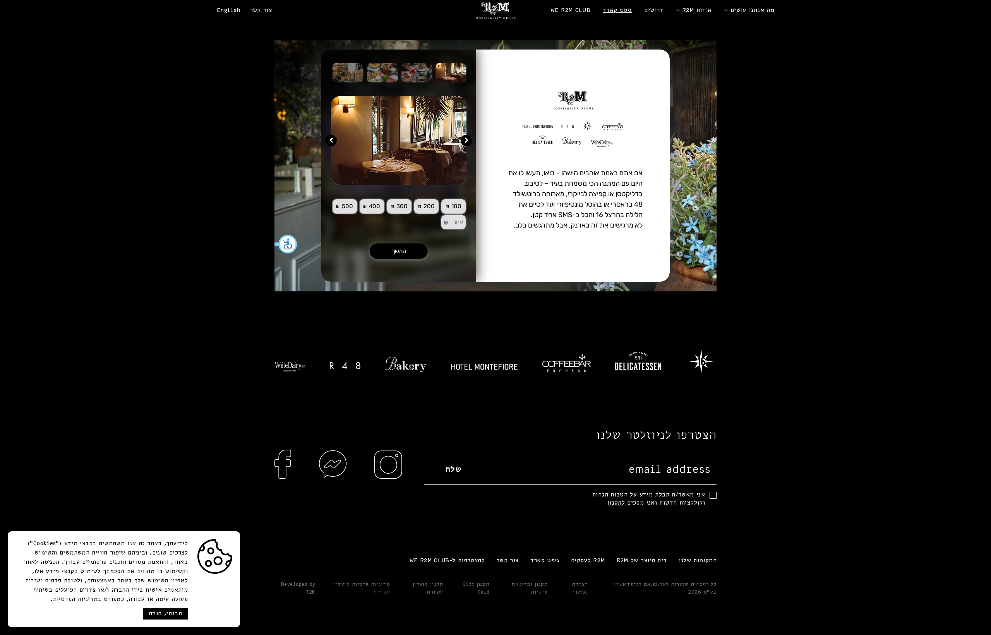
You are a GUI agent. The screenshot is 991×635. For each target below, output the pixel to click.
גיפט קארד (617, 10)
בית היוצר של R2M (642, 560)
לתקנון (616, 503)
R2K (310, 592)
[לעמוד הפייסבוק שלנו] (283, 480)
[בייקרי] (406, 365)
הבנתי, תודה (165, 613)
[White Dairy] (289, 366)
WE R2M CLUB (570, 10)
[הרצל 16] (701, 361)
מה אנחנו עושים (752, 10)
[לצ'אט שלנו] (333, 480)
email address (670, 470)
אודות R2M (697, 10)
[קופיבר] (566, 363)
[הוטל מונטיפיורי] (484, 367)
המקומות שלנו (698, 560)
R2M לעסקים (588, 560)
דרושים (653, 10)
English (228, 10)
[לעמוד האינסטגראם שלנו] (388, 480)
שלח (453, 470)
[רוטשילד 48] (345, 365)
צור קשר (261, 10)
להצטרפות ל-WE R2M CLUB (447, 560)
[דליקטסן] (638, 361)
